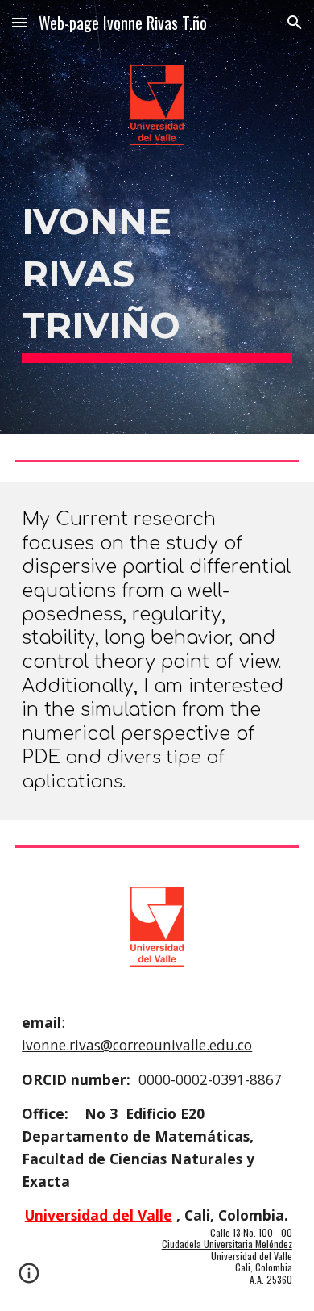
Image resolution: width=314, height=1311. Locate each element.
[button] (19, 22)
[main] (157, 277)
